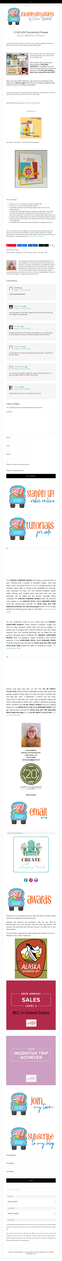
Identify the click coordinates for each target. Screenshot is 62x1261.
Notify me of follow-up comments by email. (17, 464)
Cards (17, 250)
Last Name (10, 1171)
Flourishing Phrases (31, 252)
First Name (10, 1163)
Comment (9, 412)
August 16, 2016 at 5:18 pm (22, 369)
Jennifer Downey (19, 367)
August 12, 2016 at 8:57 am (22, 308)
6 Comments (41, 35)
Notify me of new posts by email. (15, 470)
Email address (11, 1155)
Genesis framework (40, 1252)
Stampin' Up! (43, 252)
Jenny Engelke (18, 306)
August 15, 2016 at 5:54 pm (22, 349)
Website (8, 454)
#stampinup (20, 252)
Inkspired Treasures (31, 16)
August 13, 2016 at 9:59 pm (22, 328)
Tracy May (17, 387)
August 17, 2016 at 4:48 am (22, 389)
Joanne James (18, 346)
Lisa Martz (17, 326)
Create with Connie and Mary (35, 236)
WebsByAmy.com (31, 1253)
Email (8, 445)
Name (8, 437)
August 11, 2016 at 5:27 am (22, 290)
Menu (31, 2)
